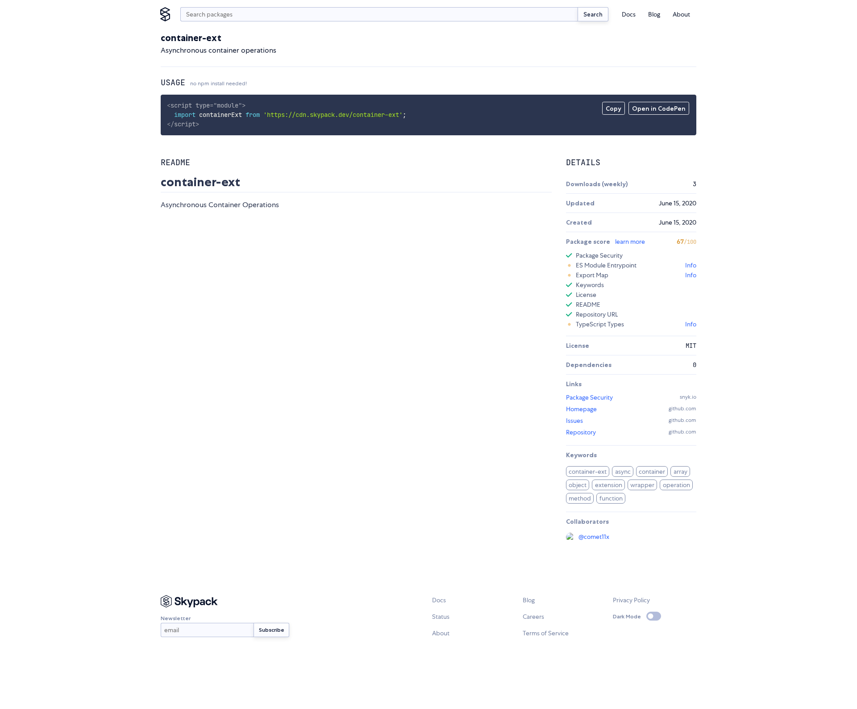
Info (690, 265)
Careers (533, 617)
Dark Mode (627, 616)
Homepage (581, 409)
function (611, 498)
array (680, 471)
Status (440, 617)
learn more (630, 242)
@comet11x (593, 537)
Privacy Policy (631, 600)
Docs (629, 14)
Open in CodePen (659, 108)
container (652, 471)
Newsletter (176, 618)
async (623, 471)
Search (593, 14)
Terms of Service (546, 633)
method (580, 498)
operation (676, 485)
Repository (581, 432)
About (681, 14)
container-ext (588, 471)
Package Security (589, 397)
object (578, 485)
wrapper (642, 485)
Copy (613, 108)
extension (608, 485)
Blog (654, 14)
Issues (574, 421)
